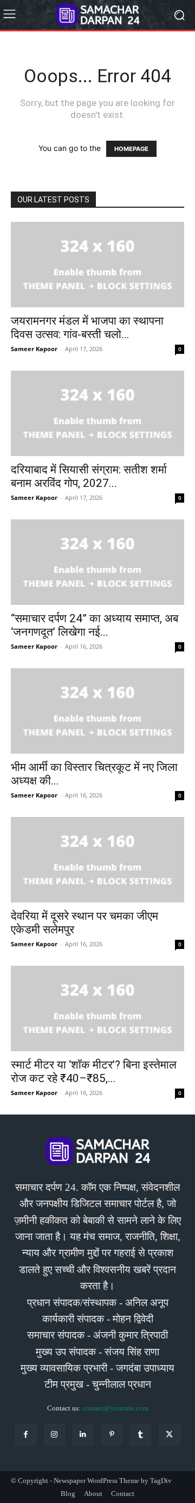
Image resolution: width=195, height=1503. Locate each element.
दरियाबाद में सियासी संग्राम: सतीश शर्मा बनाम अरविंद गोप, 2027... (89, 476)
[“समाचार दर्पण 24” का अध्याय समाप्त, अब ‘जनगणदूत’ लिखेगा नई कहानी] (97, 562)
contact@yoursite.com (115, 1408)
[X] (169, 1434)
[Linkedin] (83, 1434)
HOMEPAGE (131, 149)
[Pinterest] (111, 1434)
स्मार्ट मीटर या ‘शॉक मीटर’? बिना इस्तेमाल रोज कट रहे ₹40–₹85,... (94, 1071)
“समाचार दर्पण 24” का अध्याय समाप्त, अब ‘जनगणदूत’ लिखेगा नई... (94, 625)
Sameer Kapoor (34, 349)
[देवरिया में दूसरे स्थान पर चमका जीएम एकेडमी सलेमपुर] (97, 859)
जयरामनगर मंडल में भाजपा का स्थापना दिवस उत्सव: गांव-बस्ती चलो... (87, 327)
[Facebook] (25, 1434)
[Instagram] (54, 1434)
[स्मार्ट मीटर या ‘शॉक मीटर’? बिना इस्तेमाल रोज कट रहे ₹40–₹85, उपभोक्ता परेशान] (97, 1008)
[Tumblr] (140, 1434)
